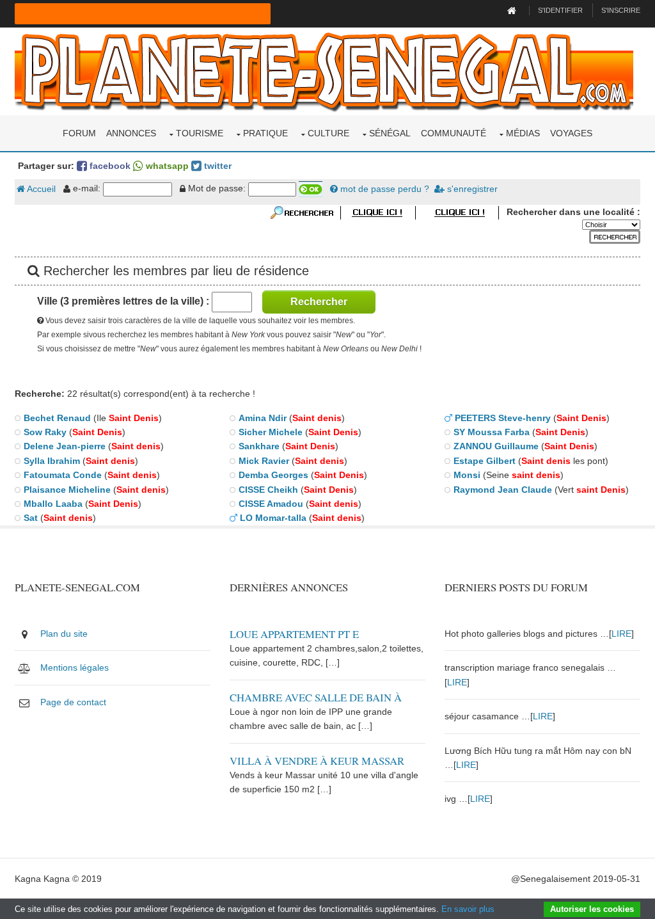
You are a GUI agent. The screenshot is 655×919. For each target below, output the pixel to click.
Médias (523, 133)
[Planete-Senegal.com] (324, 70)
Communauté (453, 133)
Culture (328, 133)
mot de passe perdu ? (383, 189)
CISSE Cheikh (268, 489)
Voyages (571, 133)
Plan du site (64, 633)
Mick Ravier (264, 461)
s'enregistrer (471, 189)
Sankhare (259, 446)
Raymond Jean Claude (503, 489)
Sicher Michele (271, 432)
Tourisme (199, 133)
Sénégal (390, 133)
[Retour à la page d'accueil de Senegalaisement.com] (513, 10)
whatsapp (166, 166)
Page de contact (73, 702)
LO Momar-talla (273, 518)
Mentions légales (74, 667)
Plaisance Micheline (67, 489)
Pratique (265, 133)
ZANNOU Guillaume (496, 446)
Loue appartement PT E (294, 634)
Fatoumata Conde (63, 475)
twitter (216, 166)
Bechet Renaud (57, 418)
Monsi (467, 475)
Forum (79, 133)
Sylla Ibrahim (52, 461)
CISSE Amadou (271, 504)
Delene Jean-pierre (65, 446)
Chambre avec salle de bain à (316, 697)
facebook (108, 166)
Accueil (40, 189)
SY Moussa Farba (492, 432)
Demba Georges (273, 475)
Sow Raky (45, 432)
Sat (31, 518)
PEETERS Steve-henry (503, 418)
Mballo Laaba (53, 504)
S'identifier (560, 10)
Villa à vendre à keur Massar (317, 760)
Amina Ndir (263, 418)
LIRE (621, 633)
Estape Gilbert (485, 461)
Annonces (131, 133)
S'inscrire (620, 10)
